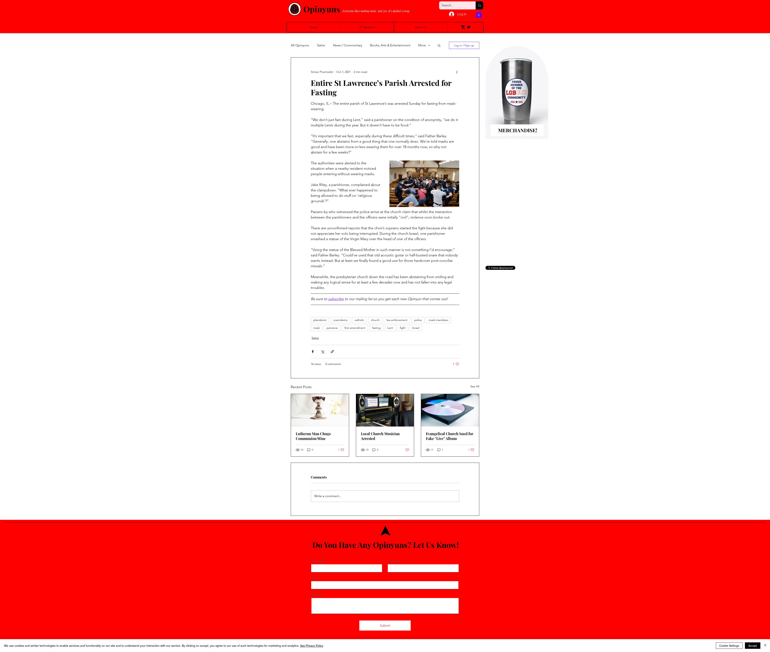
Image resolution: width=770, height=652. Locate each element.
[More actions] (456, 72)
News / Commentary (347, 45)
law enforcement (396, 320)
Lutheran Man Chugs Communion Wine (313, 436)
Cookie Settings (729, 646)
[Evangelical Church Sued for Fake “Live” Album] (450, 410)
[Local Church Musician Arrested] (385, 410)
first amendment (354, 328)
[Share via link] (332, 351)
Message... (318, 594)
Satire (321, 45)
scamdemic (340, 320)
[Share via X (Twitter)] (322, 351)
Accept (752, 646)
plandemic (320, 320)
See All (474, 386)
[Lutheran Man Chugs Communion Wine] (320, 410)
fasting (376, 328)
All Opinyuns (300, 45)
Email (314, 578)
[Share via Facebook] (313, 351)
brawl (415, 328)
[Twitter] (468, 27)
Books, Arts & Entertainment (390, 45)
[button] (478, 14)
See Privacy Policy (311, 646)
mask (316, 328)
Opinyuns (321, 9)
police (418, 320)
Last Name (394, 561)
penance (332, 328)
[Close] (765, 645)
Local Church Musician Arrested (380, 436)
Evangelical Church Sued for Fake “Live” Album (449, 436)
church (375, 320)
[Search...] (479, 5)
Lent (390, 328)
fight (403, 328)
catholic (359, 320)
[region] (516, 99)
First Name (318, 561)
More (422, 45)
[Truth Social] (463, 27)
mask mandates (438, 320)
